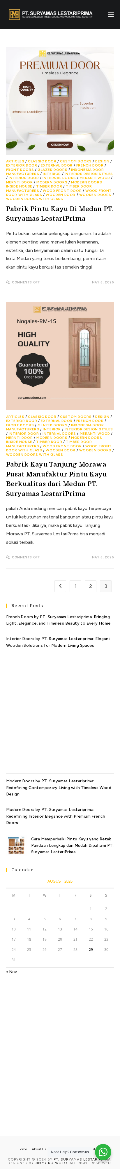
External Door (57, 165)
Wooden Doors (95, 195)
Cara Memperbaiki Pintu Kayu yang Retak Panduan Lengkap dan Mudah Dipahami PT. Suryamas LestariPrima (72, 846)
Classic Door (42, 161)
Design (102, 161)
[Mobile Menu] (111, 14)
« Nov (11, 971)
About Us (39, 1149)
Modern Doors (51, 182)
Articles (15, 161)
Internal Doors (59, 178)
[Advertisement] (60, 709)
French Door (90, 165)
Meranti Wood (95, 178)
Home (22, 1149)
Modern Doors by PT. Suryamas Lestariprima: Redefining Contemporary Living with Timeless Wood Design (59, 788)
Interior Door (24, 178)
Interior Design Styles (89, 174)
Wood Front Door (62, 191)
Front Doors (20, 170)
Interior (52, 174)
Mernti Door (19, 182)
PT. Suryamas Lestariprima (82, 1159)
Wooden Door (60, 195)
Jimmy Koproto (51, 1163)
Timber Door (49, 186)
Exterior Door (21, 165)
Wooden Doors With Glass (34, 199)
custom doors (75, 161)
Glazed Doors (52, 170)
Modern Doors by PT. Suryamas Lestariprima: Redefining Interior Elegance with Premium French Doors (55, 816)
